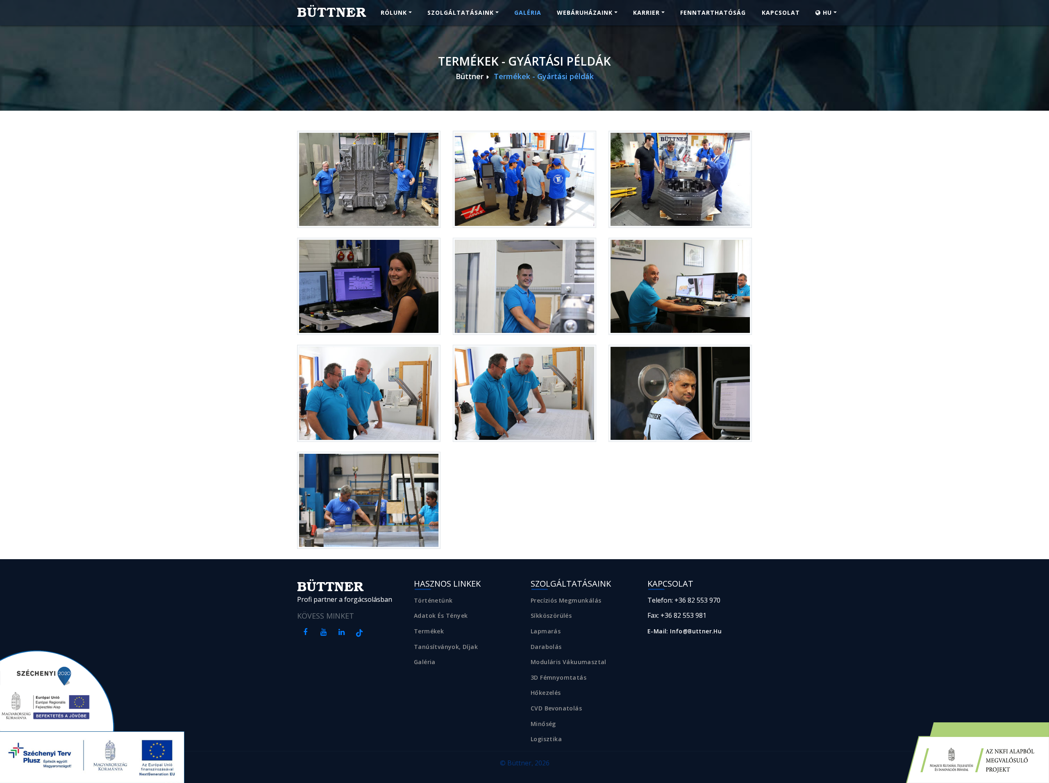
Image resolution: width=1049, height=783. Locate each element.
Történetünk (433, 600)
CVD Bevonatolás (556, 708)
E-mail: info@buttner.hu (684, 631)
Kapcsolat (781, 12)
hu (826, 12)
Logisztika (546, 739)
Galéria (527, 12)
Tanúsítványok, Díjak (446, 647)
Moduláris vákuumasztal (568, 662)
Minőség (543, 724)
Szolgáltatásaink (460, 12)
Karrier (646, 12)
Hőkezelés (546, 693)
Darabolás (546, 647)
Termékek (429, 631)
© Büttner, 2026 (524, 762)
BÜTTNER (331, 12)
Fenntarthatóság (713, 12)
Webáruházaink (585, 12)
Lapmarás (546, 631)
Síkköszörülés (551, 615)
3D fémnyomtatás (558, 677)
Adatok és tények (441, 615)
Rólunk (394, 12)
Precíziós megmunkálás (566, 600)
